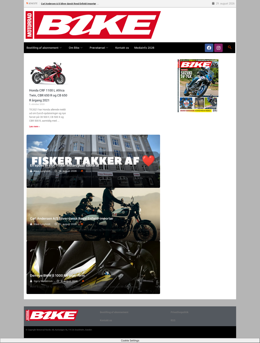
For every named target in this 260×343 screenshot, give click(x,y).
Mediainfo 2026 (144, 47)
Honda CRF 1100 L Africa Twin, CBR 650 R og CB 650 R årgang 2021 (48, 95)
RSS (173, 320)
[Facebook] (209, 48)
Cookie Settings (130, 340)
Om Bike (74, 47)
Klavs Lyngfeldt (42, 171)
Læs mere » (34, 126)
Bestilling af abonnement (43, 47)
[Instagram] (218, 48)
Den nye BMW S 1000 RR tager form (93, 267)
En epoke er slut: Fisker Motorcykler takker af (64, 165)
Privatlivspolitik (179, 312)
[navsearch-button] (230, 47)
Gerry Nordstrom (43, 281)
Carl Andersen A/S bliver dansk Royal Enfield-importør (68, 3)
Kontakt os (122, 47)
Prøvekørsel (97, 47)
